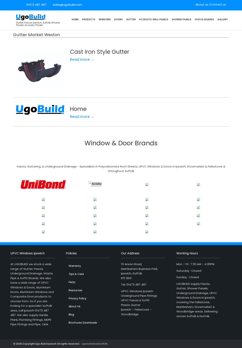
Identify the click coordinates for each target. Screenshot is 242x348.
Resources (75, 290)
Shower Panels (181, 19)
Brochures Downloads (83, 323)
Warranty (75, 266)
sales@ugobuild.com (67, 5)
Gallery (222, 19)
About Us (74, 306)
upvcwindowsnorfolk (95, 344)
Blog (71, 314)
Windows (105, 19)
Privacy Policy (77, 298)
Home (75, 19)
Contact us (218, 4)
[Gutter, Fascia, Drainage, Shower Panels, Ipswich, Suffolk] (30, 17)
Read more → (82, 59)
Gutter (131, 19)
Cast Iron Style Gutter (99, 52)
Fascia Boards (204, 19)
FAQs (72, 282)
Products (88, 19)
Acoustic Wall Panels (153, 19)
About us (201, 4)
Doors (118, 19)
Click (45, 324)
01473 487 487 (36, 5)
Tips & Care (76, 274)
